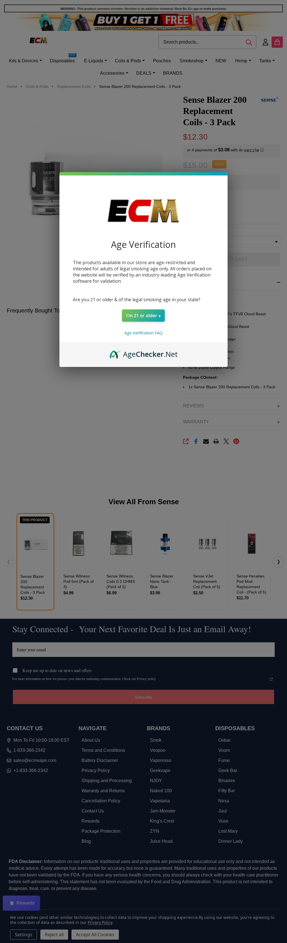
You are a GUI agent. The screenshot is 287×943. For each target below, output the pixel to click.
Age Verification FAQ (143, 332)
